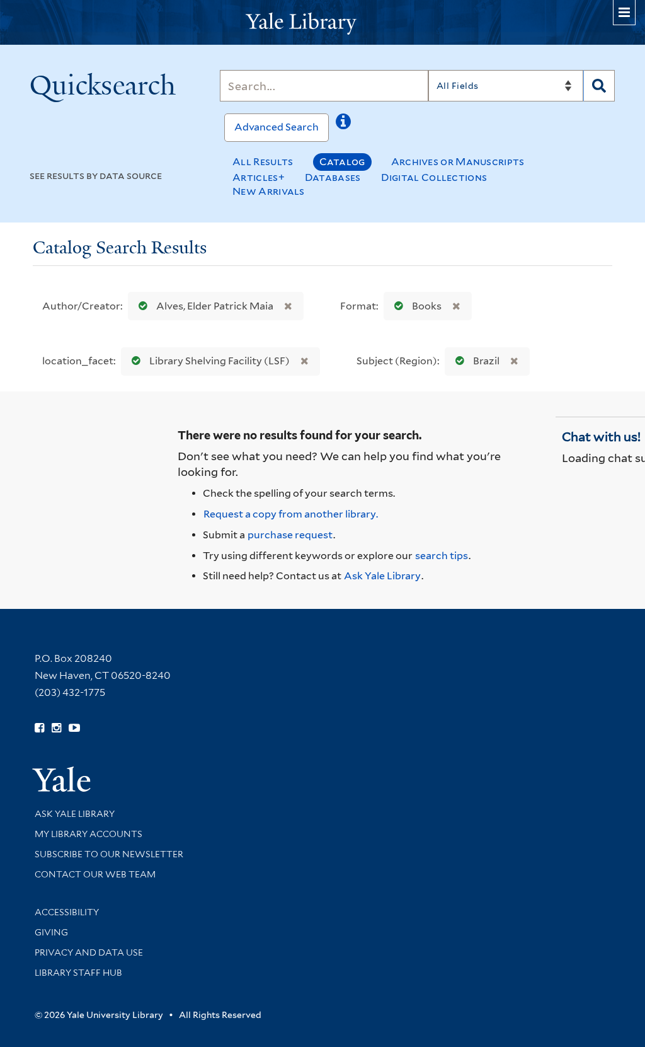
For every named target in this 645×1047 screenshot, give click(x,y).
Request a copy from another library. (290, 514)
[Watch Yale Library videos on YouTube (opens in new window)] (74, 728)
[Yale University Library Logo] (322, 22)
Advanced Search (276, 127)
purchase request (290, 535)
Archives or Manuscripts (458, 162)
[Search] (599, 85)
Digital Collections (434, 177)
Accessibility (67, 912)
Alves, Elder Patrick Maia (214, 306)
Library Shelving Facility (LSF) (219, 361)
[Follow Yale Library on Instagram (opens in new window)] (56, 728)
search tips (441, 556)
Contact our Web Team (95, 874)
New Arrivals (268, 191)
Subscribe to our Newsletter (109, 854)
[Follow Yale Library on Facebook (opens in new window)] (39, 728)
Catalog (342, 162)
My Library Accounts (88, 834)
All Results (262, 162)
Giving (51, 932)
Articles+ (258, 177)
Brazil (486, 361)
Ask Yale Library (382, 576)
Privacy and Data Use (89, 952)
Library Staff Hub (78, 973)
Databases (333, 177)
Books (426, 306)
